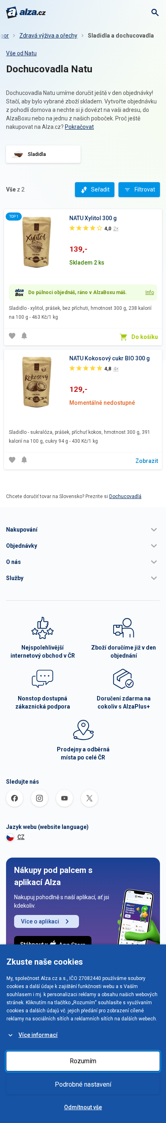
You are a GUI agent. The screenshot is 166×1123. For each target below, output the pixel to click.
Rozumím (83, 1061)
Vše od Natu (21, 53)
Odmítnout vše (83, 1107)
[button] (83, 530)
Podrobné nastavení (83, 1084)
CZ (21, 837)
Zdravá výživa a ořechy (48, 35)
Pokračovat (79, 127)
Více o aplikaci (40, 921)
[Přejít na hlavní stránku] (26, 12)
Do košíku (144, 337)
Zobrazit (146, 461)
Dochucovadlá (125, 496)
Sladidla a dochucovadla (121, 35)
